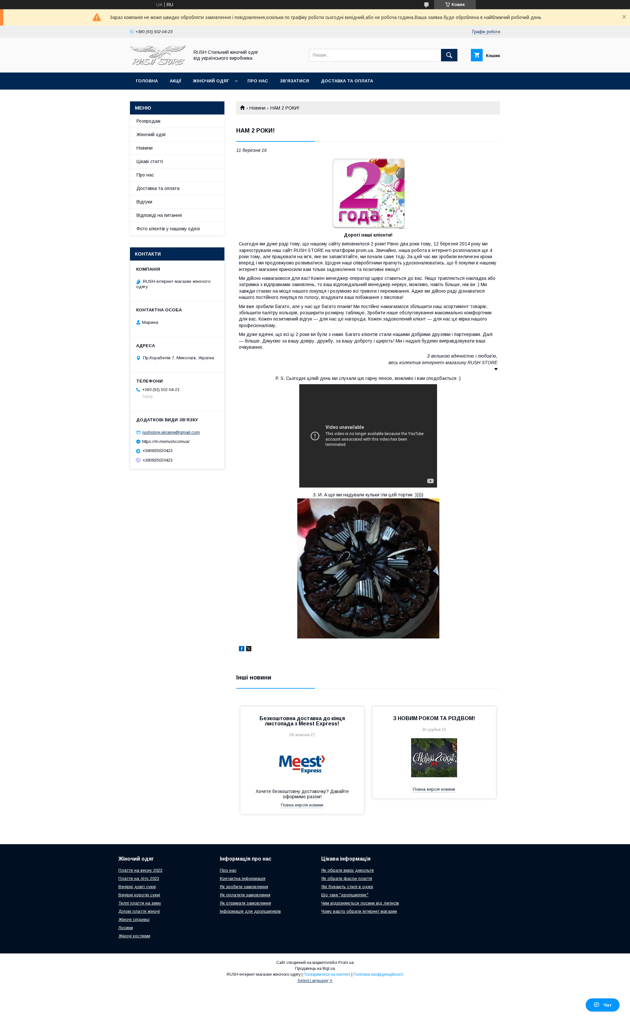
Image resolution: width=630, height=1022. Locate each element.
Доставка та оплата (347, 80)
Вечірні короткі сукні (139, 894)
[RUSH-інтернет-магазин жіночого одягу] (158, 64)
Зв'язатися (294, 80)
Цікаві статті (149, 161)
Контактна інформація (242, 878)
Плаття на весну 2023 (140, 870)
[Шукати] (449, 55)
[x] (248, 649)
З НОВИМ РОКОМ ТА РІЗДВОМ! (434, 718)
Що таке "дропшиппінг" (344, 894)
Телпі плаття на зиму (139, 903)
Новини (257, 108)
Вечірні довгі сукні (137, 886)
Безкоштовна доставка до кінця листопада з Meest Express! (302, 721)
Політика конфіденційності (378, 974)
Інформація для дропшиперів (250, 911)
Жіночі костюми (134, 935)
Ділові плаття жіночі (139, 911)
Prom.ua (346, 962)
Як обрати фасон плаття (346, 878)
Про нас (257, 80)
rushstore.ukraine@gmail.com (171, 432)
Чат (607, 1005)
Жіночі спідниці (134, 919)
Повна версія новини (302, 805)
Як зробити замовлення (244, 886)
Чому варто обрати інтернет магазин (359, 911)
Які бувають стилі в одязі (347, 886)
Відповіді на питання (159, 215)
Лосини (125, 927)
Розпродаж (148, 121)
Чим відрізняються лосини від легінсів (360, 903)
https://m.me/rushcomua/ (166, 441)
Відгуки (144, 201)
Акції (175, 80)
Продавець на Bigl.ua (315, 968)
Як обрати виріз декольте (347, 870)
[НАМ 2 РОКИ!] (368, 192)
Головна (147, 80)
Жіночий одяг (211, 80)
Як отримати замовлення (245, 903)
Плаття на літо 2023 (138, 878)
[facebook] (241, 649)
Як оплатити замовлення (245, 894)
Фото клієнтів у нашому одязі (168, 228)
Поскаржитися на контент (327, 974)
